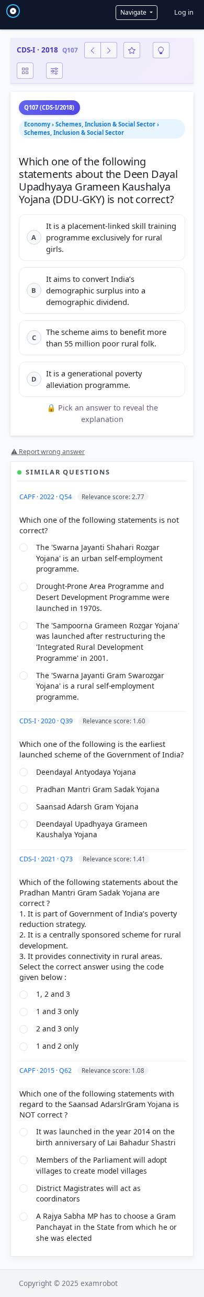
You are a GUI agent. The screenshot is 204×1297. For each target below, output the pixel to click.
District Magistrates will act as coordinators (88, 1193)
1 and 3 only (57, 1011)
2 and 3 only (57, 1029)
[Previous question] (92, 50)
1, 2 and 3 (53, 994)
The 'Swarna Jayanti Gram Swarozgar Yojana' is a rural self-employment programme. (100, 686)
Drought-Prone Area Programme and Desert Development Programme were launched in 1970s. (102, 597)
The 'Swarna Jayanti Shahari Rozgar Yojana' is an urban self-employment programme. (99, 558)
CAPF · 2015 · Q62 (46, 1070)
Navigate (134, 12)
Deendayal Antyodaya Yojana (86, 772)
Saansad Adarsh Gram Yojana (87, 806)
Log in (184, 12)
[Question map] (25, 70)
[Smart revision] (161, 50)
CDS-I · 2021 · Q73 (46, 859)
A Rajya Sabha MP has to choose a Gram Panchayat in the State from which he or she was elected (106, 1226)
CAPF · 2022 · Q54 (46, 496)
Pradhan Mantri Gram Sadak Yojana (98, 789)
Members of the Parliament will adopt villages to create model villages (101, 1165)
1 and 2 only (57, 1046)
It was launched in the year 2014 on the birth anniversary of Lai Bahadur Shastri (106, 1136)
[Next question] (108, 50)
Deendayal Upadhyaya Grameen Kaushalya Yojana (92, 829)
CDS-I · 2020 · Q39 (46, 720)
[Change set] (54, 70)
